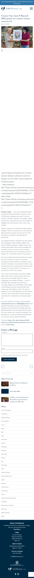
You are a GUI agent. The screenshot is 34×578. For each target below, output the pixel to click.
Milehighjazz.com (22, 304)
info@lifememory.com (17, 556)
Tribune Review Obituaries (8, 498)
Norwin (3, 443)
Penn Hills (4, 454)
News (3, 428)
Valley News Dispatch (7, 505)
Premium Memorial (6, 476)
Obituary (3, 450)
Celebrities (4, 414)
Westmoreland (5, 512)
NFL (2, 432)
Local (2, 425)
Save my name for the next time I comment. (15, 355)
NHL (2, 436)
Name (3, 348)
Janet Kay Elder (15, 391)
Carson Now (10, 325)
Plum (2, 469)
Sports (3, 480)
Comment (4, 332)
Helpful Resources (17, 538)
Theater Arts (5, 487)
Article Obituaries (6, 410)
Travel (3, 494)
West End (4, 509)
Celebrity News (5, 417)
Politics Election (5, 472)
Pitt (2, 461)
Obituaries (4, 447)
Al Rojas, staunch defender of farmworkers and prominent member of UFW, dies (19, 399)
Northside (4, 439)
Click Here (25, 1)
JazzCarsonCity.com (7, 304)
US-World (3, 501)
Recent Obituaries (17, 537)
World (2, 516)
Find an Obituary (17, 535)
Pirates (3, 458)
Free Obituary (5, 421)
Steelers (3, 483)
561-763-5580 (17, 553)
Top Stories (4, 490)
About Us (17, 540)
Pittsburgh (4, 465)
